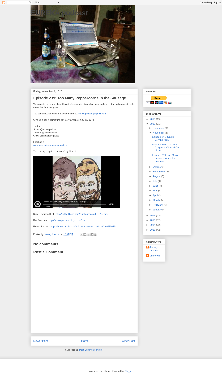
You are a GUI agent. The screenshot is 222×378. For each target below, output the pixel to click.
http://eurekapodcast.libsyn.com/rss (67, 220)
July (155, 181)
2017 (153, 123)
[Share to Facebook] (91, 234)
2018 (153, 119)
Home (85, 340)
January (157, 209)
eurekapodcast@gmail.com (92, 113)
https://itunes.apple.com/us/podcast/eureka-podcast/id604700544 (83, 226)
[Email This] (82, 234)
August (157, 176)
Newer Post (40, 340)
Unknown (155, 255)
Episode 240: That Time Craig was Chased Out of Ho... (166, 147)
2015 (153, 220)
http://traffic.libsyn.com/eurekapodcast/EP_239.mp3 (82, 214)
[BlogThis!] (85, 234)
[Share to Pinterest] (95, 234)
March (156, 200)
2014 (153, 224)
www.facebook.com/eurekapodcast (50, 145)
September (159, 171)
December (159, 128)
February (158, 204)
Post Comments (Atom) (91, 349)
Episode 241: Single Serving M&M (163, 138)
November (159, 132)
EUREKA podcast (59, 13)
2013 (153, 229)
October (157, 166)
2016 (153, 215)
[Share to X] (88, 234)
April (155, 195)
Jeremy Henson (154, 248)
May (155, 190)
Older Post (128, 340)
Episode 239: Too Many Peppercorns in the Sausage (165, 158)
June (156, 185)
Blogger (128, 371)
